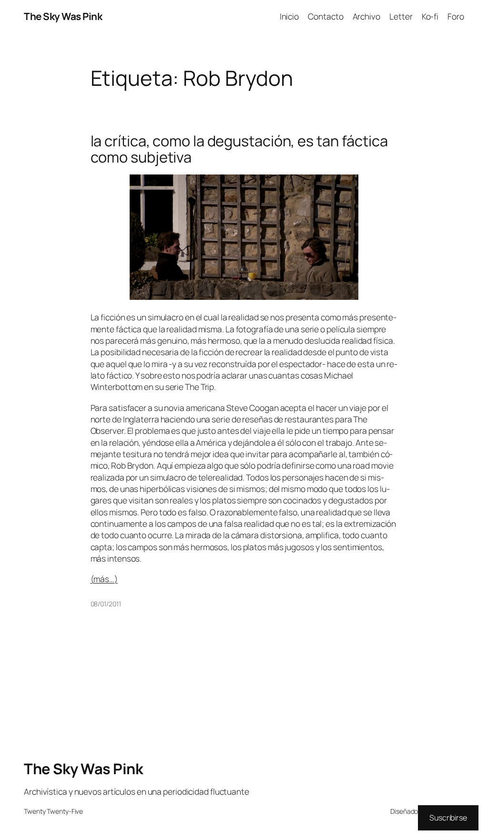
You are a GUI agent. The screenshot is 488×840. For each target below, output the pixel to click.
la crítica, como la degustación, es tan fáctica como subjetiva (239, 149)
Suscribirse (448, 817)
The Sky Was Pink (63, 16)
